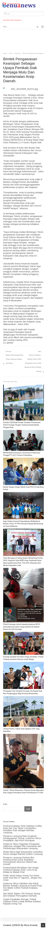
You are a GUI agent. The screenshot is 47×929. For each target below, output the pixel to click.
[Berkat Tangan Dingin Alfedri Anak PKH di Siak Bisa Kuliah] (23, 471)
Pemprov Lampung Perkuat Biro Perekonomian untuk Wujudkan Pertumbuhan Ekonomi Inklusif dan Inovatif (20, 860)
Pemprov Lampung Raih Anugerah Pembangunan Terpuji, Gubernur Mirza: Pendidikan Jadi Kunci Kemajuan (22, 838)
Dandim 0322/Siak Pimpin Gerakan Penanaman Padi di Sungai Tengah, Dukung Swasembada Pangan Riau (22, 425)
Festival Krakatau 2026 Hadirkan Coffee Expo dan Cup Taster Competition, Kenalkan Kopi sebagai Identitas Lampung (22, 829)
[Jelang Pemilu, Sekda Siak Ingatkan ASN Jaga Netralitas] (23, 711)
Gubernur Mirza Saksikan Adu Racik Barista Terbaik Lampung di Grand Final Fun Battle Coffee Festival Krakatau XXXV (22, 886)
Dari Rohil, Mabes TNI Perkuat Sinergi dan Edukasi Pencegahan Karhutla (21, 894)
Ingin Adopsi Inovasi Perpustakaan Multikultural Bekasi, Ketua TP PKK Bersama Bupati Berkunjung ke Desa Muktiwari (23, 523)
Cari (5, 804)
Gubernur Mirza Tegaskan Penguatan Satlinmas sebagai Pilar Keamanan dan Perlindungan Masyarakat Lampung (22, 846)
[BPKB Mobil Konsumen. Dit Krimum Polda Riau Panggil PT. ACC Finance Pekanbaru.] (23, 440)
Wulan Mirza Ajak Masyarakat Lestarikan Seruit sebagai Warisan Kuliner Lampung (23, 853)
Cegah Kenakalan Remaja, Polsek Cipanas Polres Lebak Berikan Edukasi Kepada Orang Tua (22, 901)
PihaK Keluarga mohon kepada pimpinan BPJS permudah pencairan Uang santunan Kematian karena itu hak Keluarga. (21, 626)
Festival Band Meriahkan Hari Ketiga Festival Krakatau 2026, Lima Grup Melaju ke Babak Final (20, 869)
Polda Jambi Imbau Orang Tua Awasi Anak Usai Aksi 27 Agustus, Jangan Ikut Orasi (22, 877)
